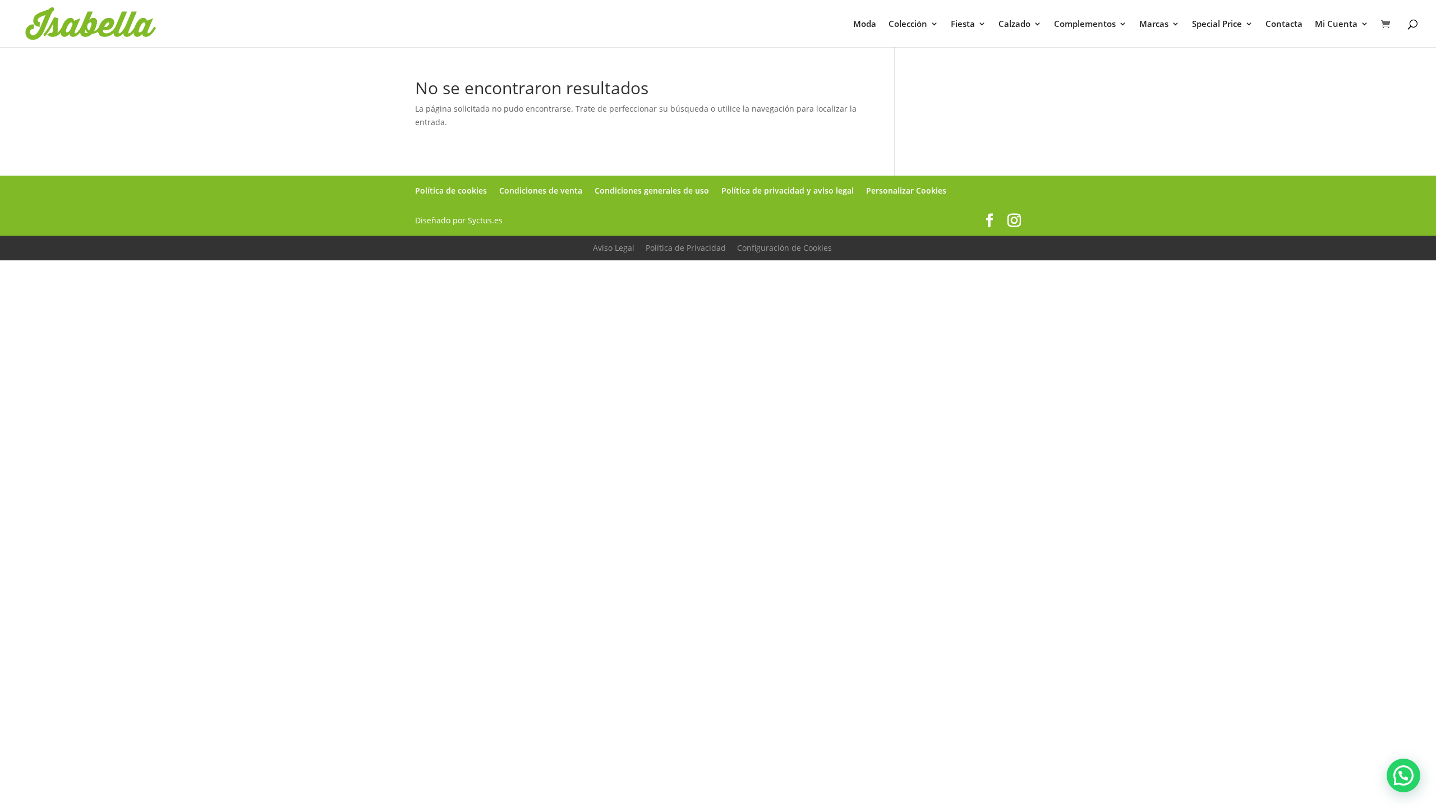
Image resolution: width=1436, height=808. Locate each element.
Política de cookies (451, 190)
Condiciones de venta (540, 190)
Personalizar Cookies (906, 190)
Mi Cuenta (1336, 24)
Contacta (1283, 24)
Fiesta (963, 24)
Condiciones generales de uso (652, 190)
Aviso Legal (613, 247)
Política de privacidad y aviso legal (787, 190)
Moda (864, 24)
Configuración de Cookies (784, 247)
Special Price (1217, 24)
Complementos (1085, 24)
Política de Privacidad (686, 247)
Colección (908, 24)
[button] (1403, 775)
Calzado (1014, 24)
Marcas (1153, 24)
